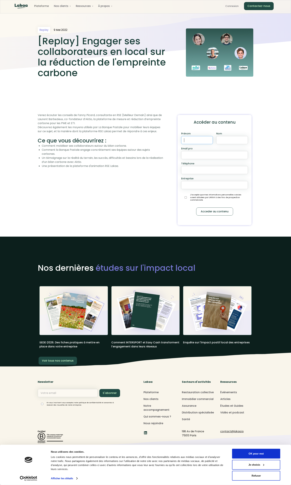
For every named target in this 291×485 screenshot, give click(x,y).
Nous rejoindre (153, 423)
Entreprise (187, 178)
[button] (62, 6)
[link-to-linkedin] (145, 433)
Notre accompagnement (156, 408)
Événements (228, 392)
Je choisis (254, 464)
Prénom (186, 133)
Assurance (189, 406)
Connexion (232, 6)
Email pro (187, 148)
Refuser (256, 475)
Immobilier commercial (198, 399)
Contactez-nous (258, 6)
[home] (21, 6)
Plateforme (41, 6)
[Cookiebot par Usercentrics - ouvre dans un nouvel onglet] (28, 478)
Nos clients (150, 399)
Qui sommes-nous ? (157, 416)
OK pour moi (256, 453)
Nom (219, 133)
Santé (186, 419)
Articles (225, 399)
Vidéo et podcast (232, 412)
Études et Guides (231, 406)
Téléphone (187, 163)
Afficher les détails (62, 478)
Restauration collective (198, 392)
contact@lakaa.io (232, 431)
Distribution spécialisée (198, 412)
